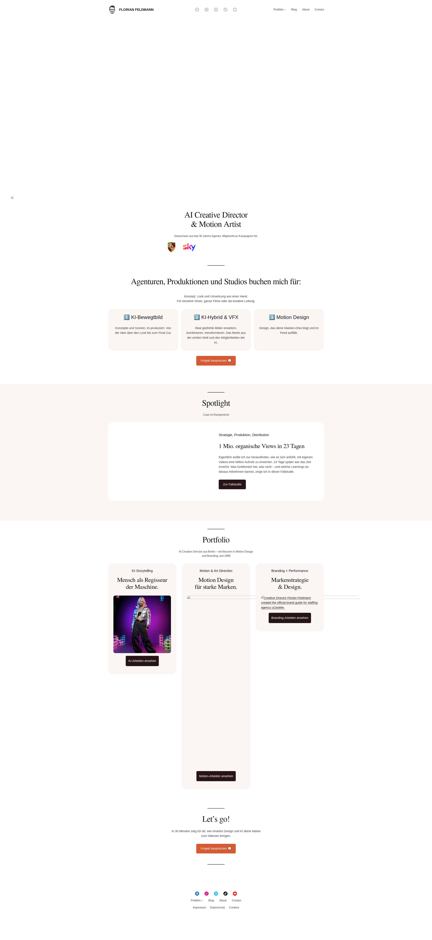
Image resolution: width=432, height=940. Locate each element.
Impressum (199, 907)
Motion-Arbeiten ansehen (216, 776)
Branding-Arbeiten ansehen (289, 618)
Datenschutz (217, 907)
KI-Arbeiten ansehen (142, 661)
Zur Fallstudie (232, 484)
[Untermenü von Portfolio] (285, 9)
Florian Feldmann (136, 9)
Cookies (234, 907)
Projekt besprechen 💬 (216, 360)
